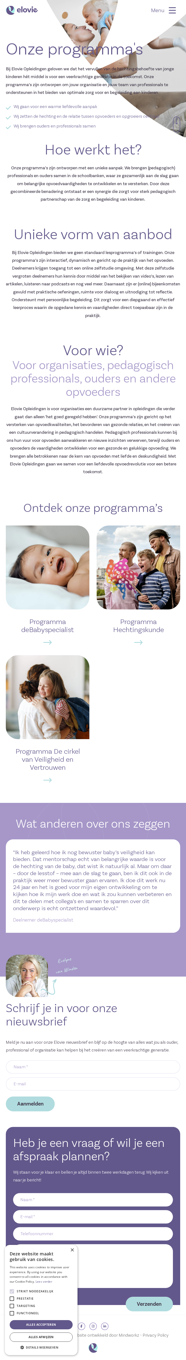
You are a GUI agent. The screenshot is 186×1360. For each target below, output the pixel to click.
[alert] (41, 1300)
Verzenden (149, 1304)
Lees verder (44, 1281)
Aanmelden (30, 1103)
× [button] (72, 1250)
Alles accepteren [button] (41, 1325)
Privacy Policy (156, 1335)
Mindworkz (129, 1335)
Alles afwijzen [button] (41, 1337)
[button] (41, 1347)
